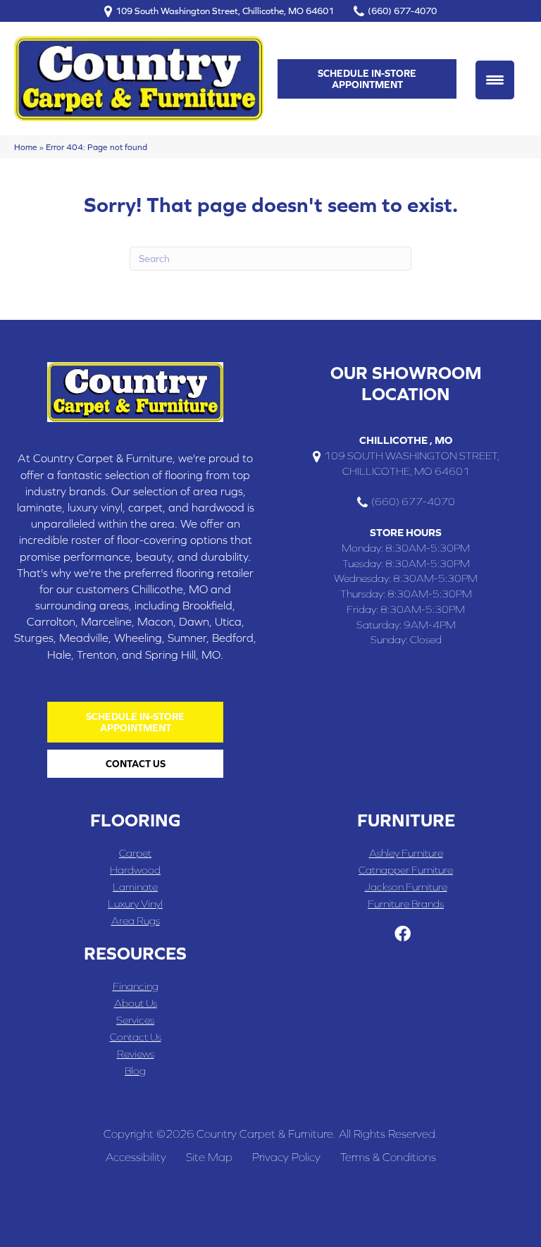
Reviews (135, 1054)
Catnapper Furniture (406, 870)
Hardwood (135, 870)
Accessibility (136, 1156)
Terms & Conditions (388, 1156)
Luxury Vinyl (135, 904)
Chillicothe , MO (405, 440)
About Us (135, 1003)
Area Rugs (135, 920)
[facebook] (402, 934)
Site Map (209, 1156)
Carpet (135, 853)
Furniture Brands (406, 904)
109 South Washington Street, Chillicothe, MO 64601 (225, 11)
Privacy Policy (286, 1156)
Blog (135, 1071)
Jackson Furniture (406, 887)
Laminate (135, 887)
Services (135, 1020)
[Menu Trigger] (494, 80)
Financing (135, 986)
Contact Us (135, 1037)
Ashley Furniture (406, 853)
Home (25, 146)
